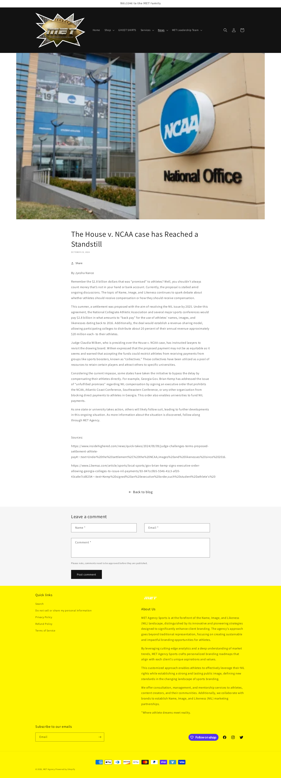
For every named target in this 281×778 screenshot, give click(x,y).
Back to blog (143, 492)
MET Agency (49, 769)
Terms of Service (45, 630)
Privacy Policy (43, 617)
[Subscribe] (100, 737)
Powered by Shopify (65, 769)
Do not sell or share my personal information (63, 610)
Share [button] (79, 263)
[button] (109, 30)
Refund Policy (43, 624)
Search (39, 603)
